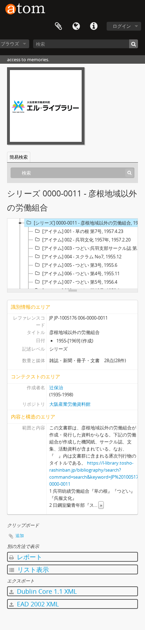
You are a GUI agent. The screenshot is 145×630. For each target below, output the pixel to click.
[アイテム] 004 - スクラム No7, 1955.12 (81, 256)
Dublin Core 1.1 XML (46, 591)
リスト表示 (32, 569)
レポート (28, 557)
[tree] (72, 254)
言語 (76, 26)
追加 (19, 535)
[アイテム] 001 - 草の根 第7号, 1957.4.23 (82, 231)
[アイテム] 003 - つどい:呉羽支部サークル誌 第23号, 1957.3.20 (93, 248)
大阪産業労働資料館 (69, 404)
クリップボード (58, 26)
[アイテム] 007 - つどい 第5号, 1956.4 (79, 282)
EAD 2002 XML (37, 604)
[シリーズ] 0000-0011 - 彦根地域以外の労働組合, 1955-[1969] (89, 223)
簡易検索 (19, 157)
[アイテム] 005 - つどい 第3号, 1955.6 (79, 265)
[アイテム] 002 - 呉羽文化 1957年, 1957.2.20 (86, 240)
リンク (93, 26)
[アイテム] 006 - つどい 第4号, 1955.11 (81, 273)
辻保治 (56, 387)
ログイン (122, 26)
